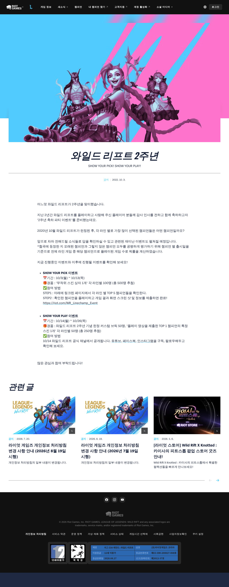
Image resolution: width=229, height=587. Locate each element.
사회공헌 (159, 534)
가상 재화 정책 (96, 534)
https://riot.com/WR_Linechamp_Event (70, 303)
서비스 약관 (58, 534)
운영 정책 (76, 534)
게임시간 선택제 (138, 534)
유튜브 (116, 341)
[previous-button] (210, 480)
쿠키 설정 (198, 534)
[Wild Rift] (31, 7)
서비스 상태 (117, 534)
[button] (106, 180)
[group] (114, 434)
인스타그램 (145, 341)
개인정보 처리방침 (35, 534)
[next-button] (217, 480)
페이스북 (129, 341)
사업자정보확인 (178, 534)
